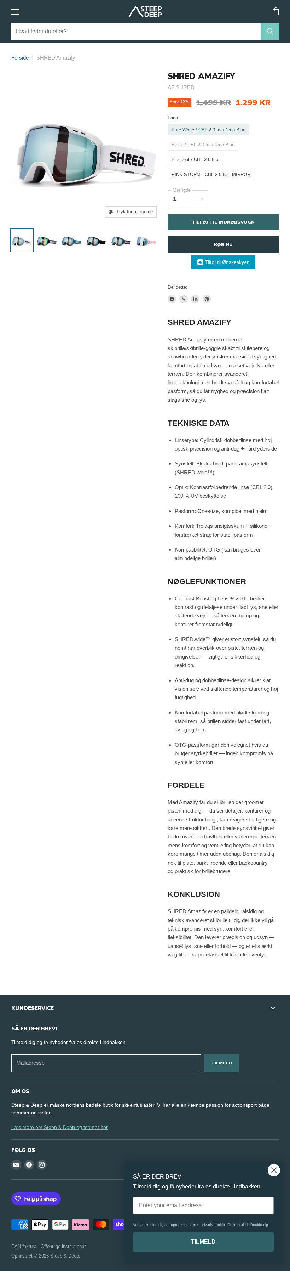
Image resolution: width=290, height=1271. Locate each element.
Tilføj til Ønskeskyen (227, 262)
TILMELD (203, 1242)
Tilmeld (221, 1063)
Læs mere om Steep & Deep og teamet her (59, 1127)
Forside (20, 58)
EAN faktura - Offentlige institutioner (48, 1246)
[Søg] (270, 31)
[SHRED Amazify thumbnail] (22, 240)
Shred (185, 87)
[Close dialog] (274, 1170)
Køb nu (223, 245)
